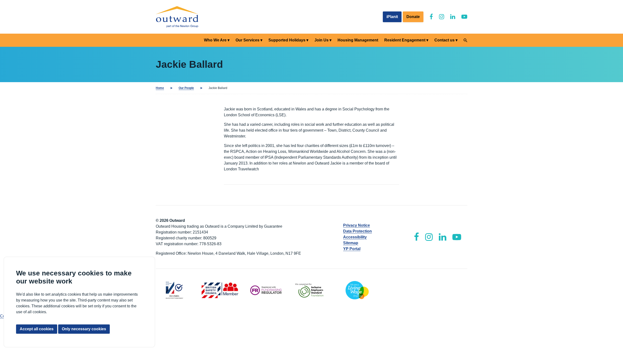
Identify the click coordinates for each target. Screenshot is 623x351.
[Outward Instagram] (441, 16)
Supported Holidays (286, 40)
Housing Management (358, 40)
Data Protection (357, 231)
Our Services (247, 40)
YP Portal (351, 249)
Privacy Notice (356, 225)
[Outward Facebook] (431, 16)
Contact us (444, 40)
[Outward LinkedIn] (452, 16)
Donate (413, 17)
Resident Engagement (404, 40)
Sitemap (350, 243)
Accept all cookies (37, 329)
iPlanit (392, 17)
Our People (186, 88)
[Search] (465, 40)
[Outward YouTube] (464, 16)
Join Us (321, 40)
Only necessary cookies (84, 329)
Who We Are (215, 40)
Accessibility (355, 237)
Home (160, 88)
